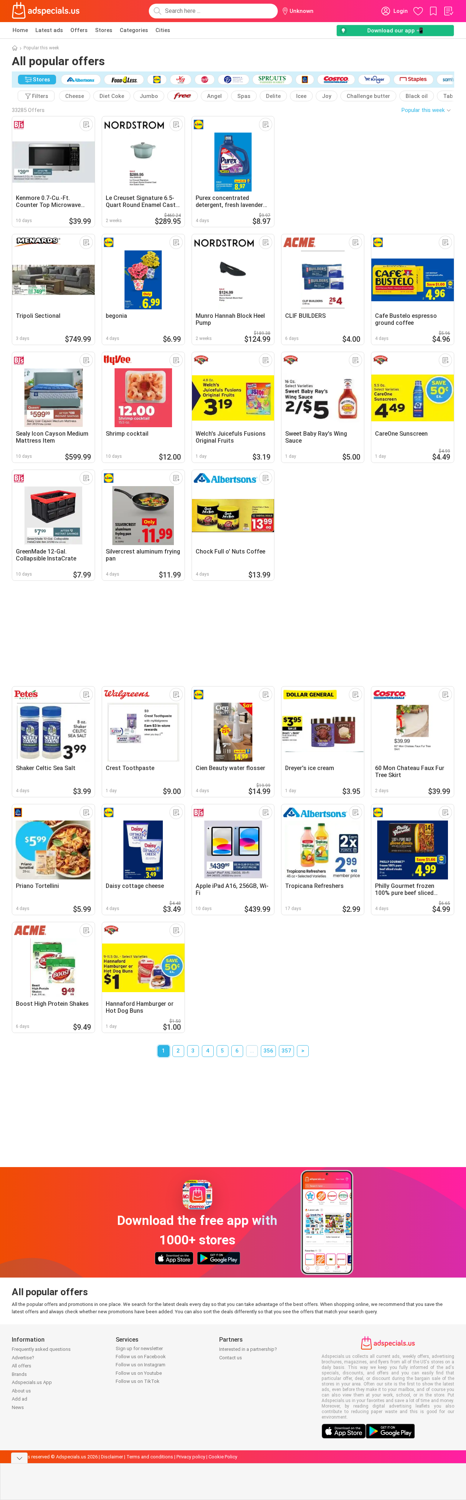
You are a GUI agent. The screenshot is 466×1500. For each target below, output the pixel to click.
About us (21, 1391)
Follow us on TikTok (138, 1381)
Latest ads (49, 30)
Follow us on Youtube (139, 1373)
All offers (21, 1366)
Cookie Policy (223, 1456)
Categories (134, 30)
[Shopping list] (448, 11)
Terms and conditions (149, 1456)
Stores (103, 30)
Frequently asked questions (41, 1349)
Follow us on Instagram (140, 1364)
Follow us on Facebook (141, 1356)
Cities (162, 30)
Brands (19, 1374)
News (18, 1407)
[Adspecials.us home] (46, 11)
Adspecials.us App (32, 1382)
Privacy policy (190, 1456)
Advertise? (23, 1357)
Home (20, 30)
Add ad (19, 1399)
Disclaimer (112, 1456)
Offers (79, 30)
